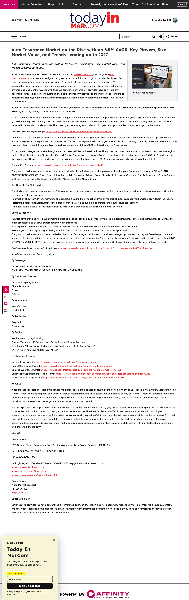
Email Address (16, 573)
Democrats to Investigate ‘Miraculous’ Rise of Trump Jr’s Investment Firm (120, 4)
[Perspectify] (6, 296)
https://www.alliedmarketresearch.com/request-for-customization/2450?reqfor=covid (106, 248)
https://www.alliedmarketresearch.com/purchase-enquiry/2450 (69, 165)
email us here (18, 492)
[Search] (153, 36)
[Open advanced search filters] (160, 36)
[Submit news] (6, 289)
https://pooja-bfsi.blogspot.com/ (28, 467)
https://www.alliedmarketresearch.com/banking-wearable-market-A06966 (81, 369)
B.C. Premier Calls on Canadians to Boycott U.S (33, 4)
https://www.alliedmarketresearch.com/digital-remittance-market (76, 366)
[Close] (54, 540)
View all (182, 4)
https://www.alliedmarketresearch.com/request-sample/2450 (79, 131)
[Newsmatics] (6, 310)
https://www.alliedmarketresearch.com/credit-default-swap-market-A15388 (84, 377)
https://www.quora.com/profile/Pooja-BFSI (35, 475)
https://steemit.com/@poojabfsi (28, 471)
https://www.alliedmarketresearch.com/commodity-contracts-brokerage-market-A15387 (104, 373)
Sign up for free (30, 586)
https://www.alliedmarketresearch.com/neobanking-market (66, 362)
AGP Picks (9, 4)
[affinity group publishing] (6, 303)
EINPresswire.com (83, 74)
